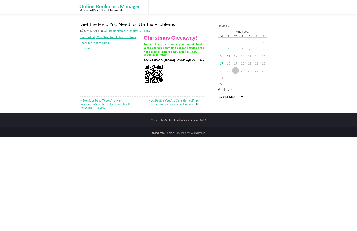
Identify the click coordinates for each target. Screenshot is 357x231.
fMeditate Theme (163, 132)
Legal (147, 30)
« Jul (220, 83)
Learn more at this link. (94, 42)
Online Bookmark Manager (121, 30)
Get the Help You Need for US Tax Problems (108, 37)
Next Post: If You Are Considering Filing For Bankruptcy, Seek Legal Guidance (173, 102)
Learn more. (88, 48)
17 (221, 63)
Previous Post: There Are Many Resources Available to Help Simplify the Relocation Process (106, 104)
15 (256, 56)
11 (228, 56)
